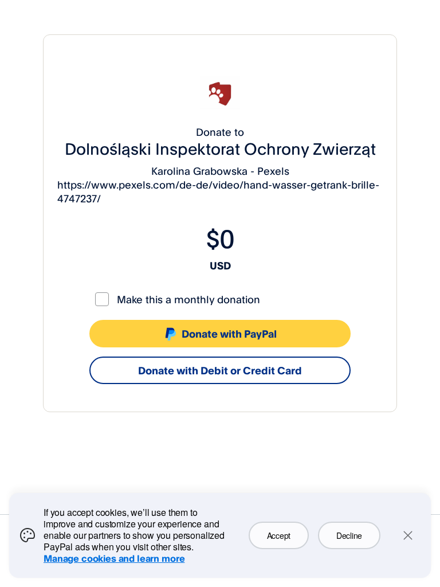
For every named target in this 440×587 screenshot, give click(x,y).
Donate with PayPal (229, 333)
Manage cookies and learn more (114, 558)
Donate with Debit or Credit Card (220, 370)
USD (220, 265)
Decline (349, 535)
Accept (278, 535)
